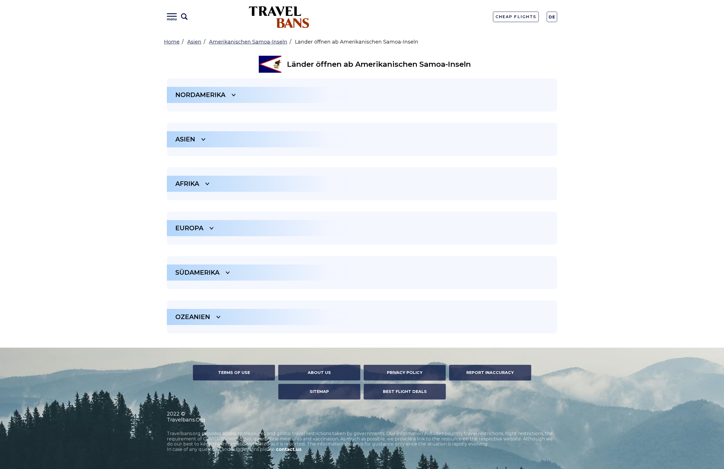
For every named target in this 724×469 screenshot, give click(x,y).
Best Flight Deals (405, 391)
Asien (194, 42)
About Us (319, 372)
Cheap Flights (515, 16)
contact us (288, 449)
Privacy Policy (405, 372)
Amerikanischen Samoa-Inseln (248, 42)
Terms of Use (234, 372)
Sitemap (319, 391)
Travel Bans (279, 17)
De (552, 17)
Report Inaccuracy (490, 372)
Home (172, 42)
